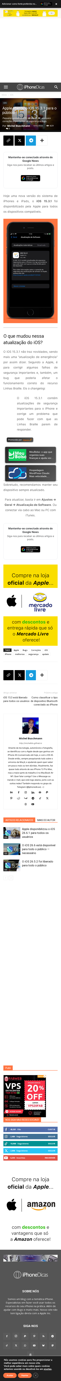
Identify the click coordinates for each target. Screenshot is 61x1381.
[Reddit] (20, 798)
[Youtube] (34, 804)
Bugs (25, 650)
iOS (11, 94)
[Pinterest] (12, 798)
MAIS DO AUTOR (46, 820)
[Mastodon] (52, 1345)
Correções (36, 650)
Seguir (51, 1136)
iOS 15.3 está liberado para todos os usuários (16, 699)
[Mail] (41, 793)
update (45, 654)
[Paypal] (48, 793)
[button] (5, 87)
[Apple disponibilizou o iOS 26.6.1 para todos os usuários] (11, 833)
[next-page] (11, 878)
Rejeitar (24, 1375)
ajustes (48, 1369)
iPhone (8, 654)
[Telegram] (31, 141)
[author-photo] (30, 733)
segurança (33, 654)
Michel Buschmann (18, 125)
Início (4, 94)
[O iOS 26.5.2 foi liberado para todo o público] (11, 865)
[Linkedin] (34, 793)
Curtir (51, 1129)
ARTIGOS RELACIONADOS (19, 820)
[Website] (27, 804)
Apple (16, 650)
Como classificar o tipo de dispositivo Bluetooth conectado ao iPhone (44, 701)
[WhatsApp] (25, 1345)
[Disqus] (30, 931)
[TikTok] (41, 798)
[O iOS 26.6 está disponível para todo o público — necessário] (11, 849)
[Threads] (30, 1355)
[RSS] (43, 1336)
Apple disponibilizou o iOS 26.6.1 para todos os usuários (38, 832)
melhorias (20, 654)
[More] (42, 141)
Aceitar (10, 1375)
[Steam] (27, 798)
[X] (20, 141)
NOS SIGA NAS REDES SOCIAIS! (22, 1119)
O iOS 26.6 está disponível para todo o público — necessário (38, 849)
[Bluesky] (43, 1345)
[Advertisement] (30, 50)
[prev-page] (5, 878)
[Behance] (13, 793)
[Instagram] (27, 793)
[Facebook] (20, 793)
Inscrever (50, 1158)
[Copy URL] (8, 141)
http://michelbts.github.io (30, 743)
